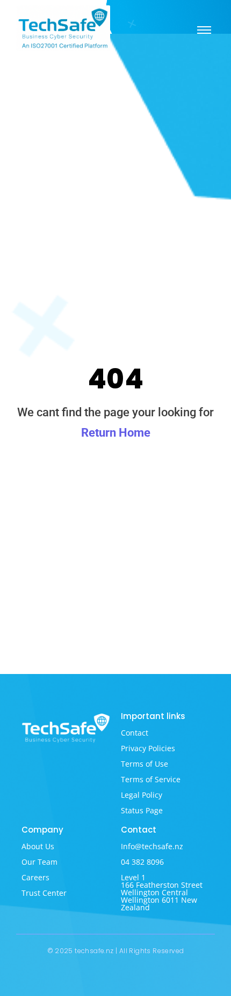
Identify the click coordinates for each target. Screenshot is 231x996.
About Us (37, 846)
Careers (35, 877)
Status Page (142, 810)
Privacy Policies (148, 748)
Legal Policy (141, 795)
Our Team (39, 862)
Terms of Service (151, 779)
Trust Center (44, 893)
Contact (134, 733)
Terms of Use (144, 764)
